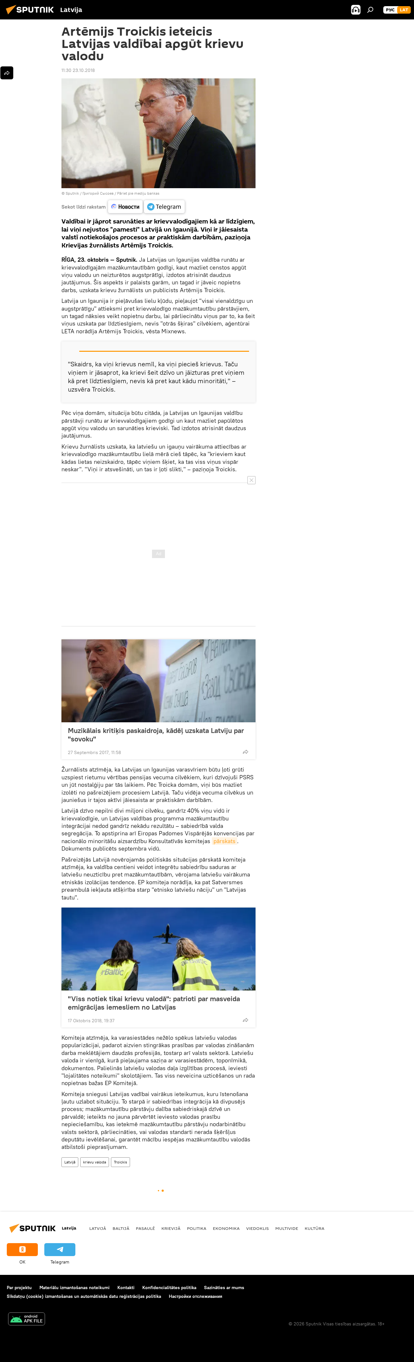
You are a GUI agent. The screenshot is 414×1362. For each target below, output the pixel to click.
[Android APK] (27, 1319)
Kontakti (126, 1287)
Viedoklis (257, 1228)
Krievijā (170, 1228)
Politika (196, 1228)
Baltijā (121, 1228)
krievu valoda (94, 1162)
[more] (245, 751)
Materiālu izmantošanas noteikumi (74, 1287)
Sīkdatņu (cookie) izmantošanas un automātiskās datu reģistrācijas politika (84, 1296)
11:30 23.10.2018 (78, 70)
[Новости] (125, 206)
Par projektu (19, 1287)
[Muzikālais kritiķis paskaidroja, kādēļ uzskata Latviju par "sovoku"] (158, 680)
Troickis (120, 1162)
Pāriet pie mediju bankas (138, 193)
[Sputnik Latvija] (31, 15)
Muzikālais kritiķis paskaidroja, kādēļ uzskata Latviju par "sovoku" (156, 734)
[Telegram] (164, 206)
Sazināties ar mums (224, 1287)
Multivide (286, 1228)
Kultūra (314, 1228)
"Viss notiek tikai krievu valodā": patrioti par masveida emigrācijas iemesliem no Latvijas (154, 1002)
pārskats (224, 841)
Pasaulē (145, 1228)
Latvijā (69, 1162)
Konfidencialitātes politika (169, 1287)
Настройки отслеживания (195, 1296)
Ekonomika (226, 1228)
